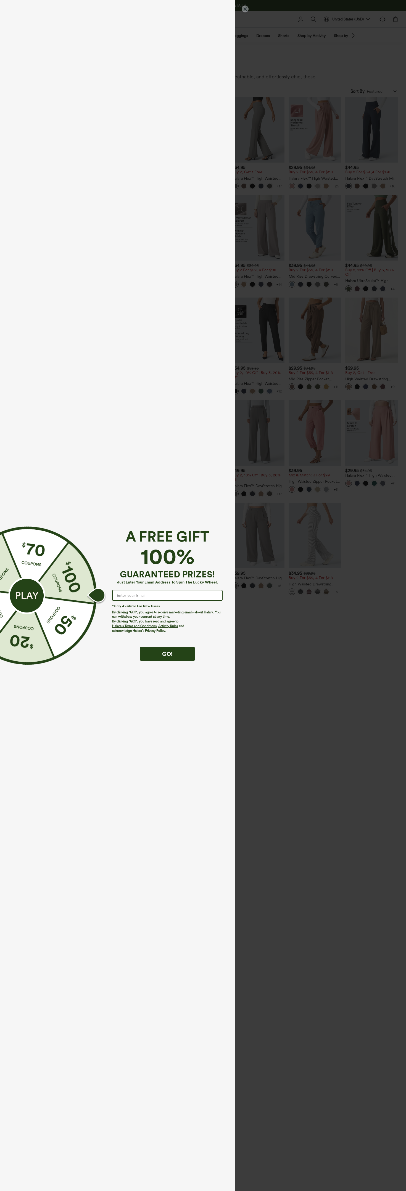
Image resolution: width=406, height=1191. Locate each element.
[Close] (245, 9)
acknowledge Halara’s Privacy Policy (138, 631)
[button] (26, 595)
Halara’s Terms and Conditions (134, 626)
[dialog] (203, 595)
